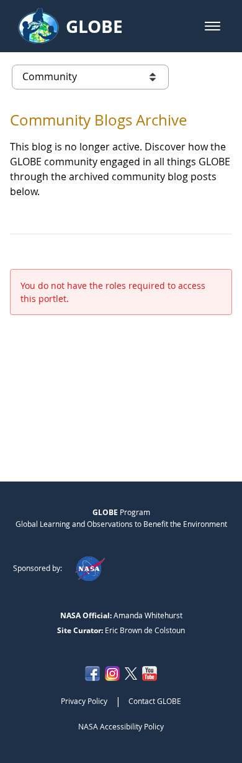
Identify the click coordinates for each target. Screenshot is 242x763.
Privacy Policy (84, 701)
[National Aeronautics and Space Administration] (89, 568)
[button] (212, 26)
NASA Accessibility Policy (121, 726)
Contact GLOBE (154, 701)
